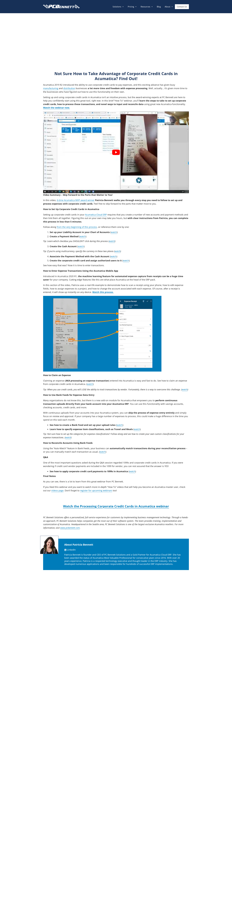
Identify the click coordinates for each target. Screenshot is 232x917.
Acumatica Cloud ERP (96, 214)
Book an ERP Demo (71, 844)
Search (179, 845)
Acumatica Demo (116, 629)
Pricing (131, 6)
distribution (69, 88)
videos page (57, 490)
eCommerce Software (72, 838)
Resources (145, 6)
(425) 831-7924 (124, 828)
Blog (159, 6)
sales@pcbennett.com (127, 833)
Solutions (117, 6)
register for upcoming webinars (96, 490)
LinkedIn (71, 549)
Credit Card (22, 50)
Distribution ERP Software (74, 828)
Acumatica (29, 47)
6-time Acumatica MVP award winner (76, 200)
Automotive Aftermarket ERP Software (80, 822)
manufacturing (50, 88)
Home (44, 822)
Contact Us (182, 6)
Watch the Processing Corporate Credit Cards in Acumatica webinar (116, 506)
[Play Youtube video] (116, 152)
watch (114, 232)
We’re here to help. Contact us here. (166, 828)
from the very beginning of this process (77, 226)
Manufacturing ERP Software (75, 833)
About (167, 6)
